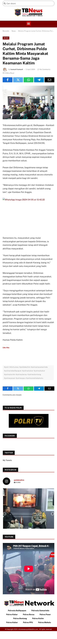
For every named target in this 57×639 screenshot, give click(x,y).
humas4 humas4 (17, 69)
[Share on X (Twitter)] (18, 79)
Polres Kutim (38, 618)
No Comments (45, 69)
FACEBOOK (10, 436)
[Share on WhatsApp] (28, 79)
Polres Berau (28, 614)
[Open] (28, 513)
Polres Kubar (12, 622)
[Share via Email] (49, 79)
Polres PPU (28, 622)
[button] (28, 23)
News (14, 31)
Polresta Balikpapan (17, 610)
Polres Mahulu (44, 622)
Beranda (6, 31)
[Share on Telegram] (39, 79)
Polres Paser (45, 614)
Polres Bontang (20, 618)
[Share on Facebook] (7, 79)
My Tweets (7, 460)
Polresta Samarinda (40, 610)
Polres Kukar (12, 614)
